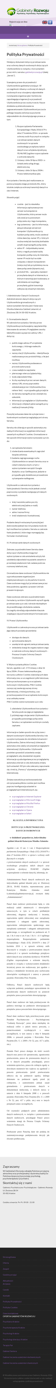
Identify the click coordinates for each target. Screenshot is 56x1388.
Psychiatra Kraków (11, 1321)
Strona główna (9, 1257)
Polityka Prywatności (12, 1301)
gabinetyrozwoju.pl (34, 72)
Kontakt (6, 1296)
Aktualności (8, 1281)
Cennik (6, 1290)
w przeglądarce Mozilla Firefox (26, 803)
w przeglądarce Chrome (22, 806)
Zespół (6, 1269)
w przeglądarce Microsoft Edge (26, 800)
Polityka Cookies (10, 1307)
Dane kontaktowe (10, 1313)
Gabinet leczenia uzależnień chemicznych (20, 1363)
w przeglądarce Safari (21, 813)
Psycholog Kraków (11, 1333)
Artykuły (6, 1284)
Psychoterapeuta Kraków (14, 1327)
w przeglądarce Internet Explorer (26, 796)
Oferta (6, 1263)
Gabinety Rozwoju (28, 11)
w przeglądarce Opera (22, 810)
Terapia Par (8, 1345)
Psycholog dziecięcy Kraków (15, 1339)
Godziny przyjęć (10, 1275)
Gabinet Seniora (10, 1351)
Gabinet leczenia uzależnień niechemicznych (22, 1357)
